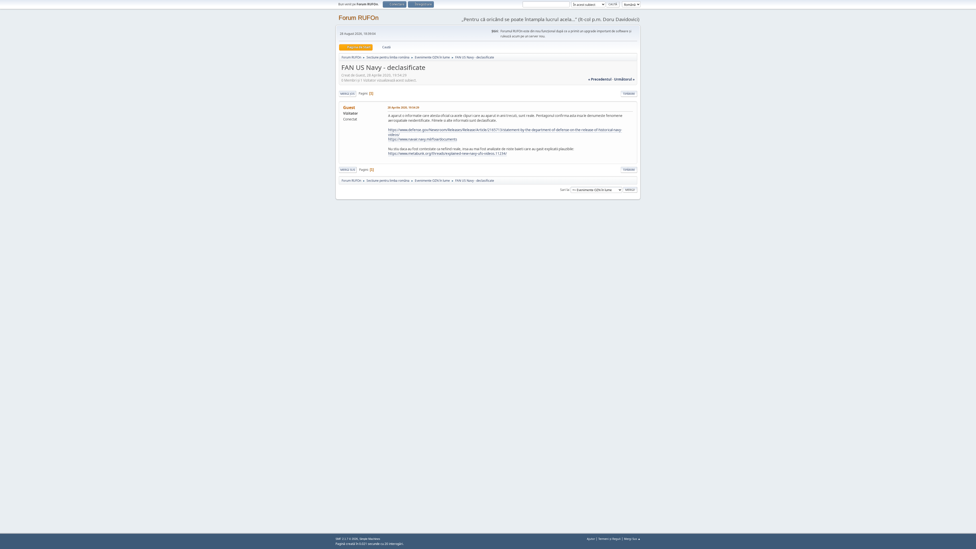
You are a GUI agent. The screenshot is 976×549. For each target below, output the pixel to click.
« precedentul (600, 79)
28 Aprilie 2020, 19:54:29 (403, 107)
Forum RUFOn (358, 17)
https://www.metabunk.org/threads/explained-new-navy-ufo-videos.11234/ (447, 153)
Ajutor (591, 539)
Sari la (564, 189)
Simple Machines (369, 538)
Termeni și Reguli (609, 539)
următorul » (624, 79)
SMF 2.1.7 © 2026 (347, 538)
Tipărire (629, 94)
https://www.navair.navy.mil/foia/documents (422, 139)
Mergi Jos (347, 94)
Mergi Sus (347, 170)
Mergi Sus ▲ (632, 539)
